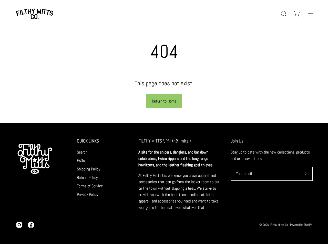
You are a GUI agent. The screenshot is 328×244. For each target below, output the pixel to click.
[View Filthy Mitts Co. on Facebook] (31, 225)
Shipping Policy (88, 169)
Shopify (308, 225)
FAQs (81, 160)
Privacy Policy (87, 194)
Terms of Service (90, 186)
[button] (283, 13)
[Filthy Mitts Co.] (34, 13)
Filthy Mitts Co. (279, 225)
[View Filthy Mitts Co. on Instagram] (19, 225)
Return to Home (164, 101)
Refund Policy (87, 177)
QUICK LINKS (88, 141)
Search (82, 152)
